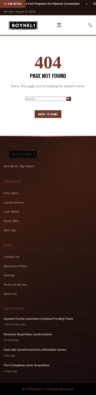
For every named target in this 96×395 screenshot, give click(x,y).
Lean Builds (11, 211)
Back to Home (48, 114)
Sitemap (9, 275)
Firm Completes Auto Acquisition (27, 365)
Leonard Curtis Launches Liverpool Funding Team (38, 318)
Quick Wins (11, 221)
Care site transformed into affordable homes (35, 349)
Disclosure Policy (15, 266)
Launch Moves (14, 202)
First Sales (11, 193)
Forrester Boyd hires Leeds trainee (28, 334)
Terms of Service (15, 284)
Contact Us (11, 257)
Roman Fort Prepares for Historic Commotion (43, 3)
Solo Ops (10, 230)
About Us (10, 293)
